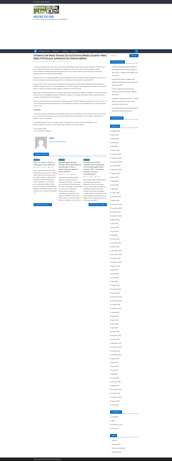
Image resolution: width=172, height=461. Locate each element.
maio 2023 (115, 278)
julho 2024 (115, 224)
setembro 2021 (116, 355)
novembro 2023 (117, 254)
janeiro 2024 (116, 247)
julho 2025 (115, 177)
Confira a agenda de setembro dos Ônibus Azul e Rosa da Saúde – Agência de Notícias (124, 92)
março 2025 (115, 193)
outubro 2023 (116, 258)
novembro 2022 (117, 301)
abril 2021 (114, 374)
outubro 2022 (116, 305)
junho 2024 (115, 227)
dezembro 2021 (116, 343)
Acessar (114, 440)
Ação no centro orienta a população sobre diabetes (44, 163)
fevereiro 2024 (116, 243)
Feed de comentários (118, 448)
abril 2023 (115, 281)
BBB (113, 421)
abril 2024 (115, 235)
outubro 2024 (116, 212)
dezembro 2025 (117, 158)
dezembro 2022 (117, 297)
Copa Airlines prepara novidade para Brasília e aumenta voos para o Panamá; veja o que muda (124, 82)
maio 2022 (115, 324)
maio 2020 (115, 405)
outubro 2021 (116, 351)
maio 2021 (115, 370)
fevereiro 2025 (116, 197)
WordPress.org (116, 452)
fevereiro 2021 (116, 382)
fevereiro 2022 (116, 335)
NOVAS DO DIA (44, 17)
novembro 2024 (117, 208)
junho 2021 (115, 366)
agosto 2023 (116, 266)
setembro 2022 (116, 308)
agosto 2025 (116, 173)
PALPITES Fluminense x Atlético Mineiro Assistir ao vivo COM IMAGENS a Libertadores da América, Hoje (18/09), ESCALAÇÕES (44, 205)
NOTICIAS (55, 51)
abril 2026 (115, 146)
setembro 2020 (116, 397)
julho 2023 (115, 270)
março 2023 (115, 285)
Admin (50, 61)
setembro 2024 (117, 216)
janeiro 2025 (115, 200)
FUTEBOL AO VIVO (44, 51)
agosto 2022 (116, 312)
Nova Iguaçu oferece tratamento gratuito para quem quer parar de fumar (125, 109)
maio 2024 (115, 231)
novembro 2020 (117, 389)
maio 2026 (115, 143)
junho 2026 (115, 139)
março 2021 (115, 378)
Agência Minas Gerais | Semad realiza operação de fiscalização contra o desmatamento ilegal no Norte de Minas (70, 167)
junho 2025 (115, 181)
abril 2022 (115, 328)
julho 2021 (115, 362)
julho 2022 (115, 316)
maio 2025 (115, 185)
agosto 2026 (116, 131)
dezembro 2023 (117, 251)
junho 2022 (115, 320)
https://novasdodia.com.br (57, 142)
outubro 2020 (116, 393)
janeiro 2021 (115, 386)
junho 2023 (115, 274)
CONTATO (74, 51)
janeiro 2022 (115, 339)
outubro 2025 (116, 166)
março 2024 (116, 239)
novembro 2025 (117, 162)
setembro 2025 (116, 170)
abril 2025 (115, 189)
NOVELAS (65, 51)
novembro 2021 (116, 347)
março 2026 (116, 150)
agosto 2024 (116, 220)
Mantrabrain (57, 459)
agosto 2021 (115, 359)
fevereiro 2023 (116, 289)
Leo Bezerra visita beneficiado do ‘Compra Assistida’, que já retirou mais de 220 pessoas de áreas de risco (125, 101)
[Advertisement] (86, 34)
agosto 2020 (116, 401)
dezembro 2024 (117, 204)
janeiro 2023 (115, 293)
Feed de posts (116, 444)
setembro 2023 (116, 262)
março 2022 (115, 332)
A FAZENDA (115, 417)
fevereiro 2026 (116, 154)
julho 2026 (115, 135)
